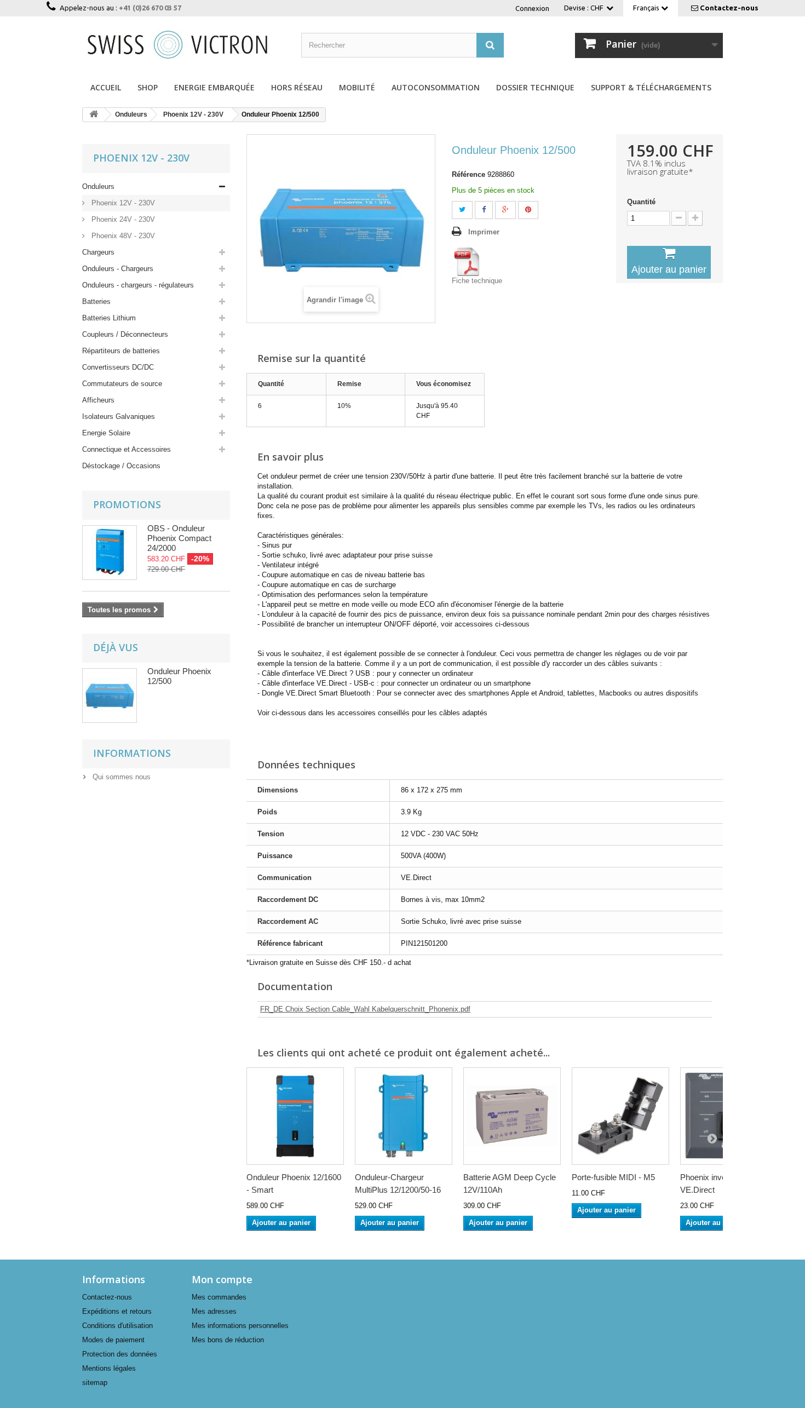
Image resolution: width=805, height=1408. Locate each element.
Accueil (105, 87)
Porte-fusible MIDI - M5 (613, 1177)
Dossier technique (535, 87)
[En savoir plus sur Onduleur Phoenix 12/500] (109, 695)
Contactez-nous (729, 8)
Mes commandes (219, 1297)
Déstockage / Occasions (121, 466)
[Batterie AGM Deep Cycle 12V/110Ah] (512, 1116)
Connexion (532, 8)
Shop (147, 87)
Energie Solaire (106, 433)
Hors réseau (297, 87)
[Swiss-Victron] (183, 43)
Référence (468, 174)
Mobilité (357, 87)
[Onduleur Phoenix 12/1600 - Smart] (295, 1116)
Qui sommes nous (120, 777)
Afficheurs (98, 400)
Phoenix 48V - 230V (122, 236)
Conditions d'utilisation (117, 1325)
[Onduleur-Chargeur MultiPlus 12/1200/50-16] (403, 1116)
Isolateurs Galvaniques (118, 416)
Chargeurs (98, 252)
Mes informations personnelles (240, 1325)
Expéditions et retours (117, 1311)
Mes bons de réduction (228, 1340)
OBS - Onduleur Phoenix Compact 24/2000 (179, 538)
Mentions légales (109, 1368)
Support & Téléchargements (651, 87)
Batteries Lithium (109, 318)
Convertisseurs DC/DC (118, 367)
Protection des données (119, 1354)
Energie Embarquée (214, 87)
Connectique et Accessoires (126, 449)
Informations (132, 753)
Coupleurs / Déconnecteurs (125, 334)
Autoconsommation (436, 87)
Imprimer (483, 232)
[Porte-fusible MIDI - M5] (620, 1116)
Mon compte (222, 1279)
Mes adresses (214, 1311)
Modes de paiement (113, 1340)
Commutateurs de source (122, 384)
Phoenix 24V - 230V (122, 219)
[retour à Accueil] (93, 115)
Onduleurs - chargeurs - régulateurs (138, 285)
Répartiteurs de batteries (121, 351)
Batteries (96, 301)
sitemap (94, 1382)
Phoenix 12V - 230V (122, 203)
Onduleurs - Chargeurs (117, 269)
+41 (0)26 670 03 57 (150, 8)
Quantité (641, 202)
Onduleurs (98, 186)
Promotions (127, 504)
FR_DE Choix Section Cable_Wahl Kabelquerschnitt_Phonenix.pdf (365, 1009)
